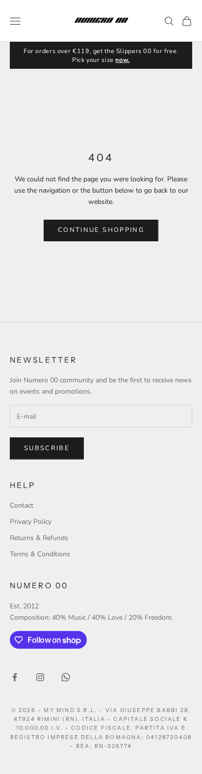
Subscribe (47, 448)
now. (122, 60)
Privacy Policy (30, 521)
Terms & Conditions (40, 554)
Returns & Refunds (39, 538)
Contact (21, 505)
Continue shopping (101, 230)
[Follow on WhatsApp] (66, 677)
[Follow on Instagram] (40, 677)
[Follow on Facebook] (15, 677)
